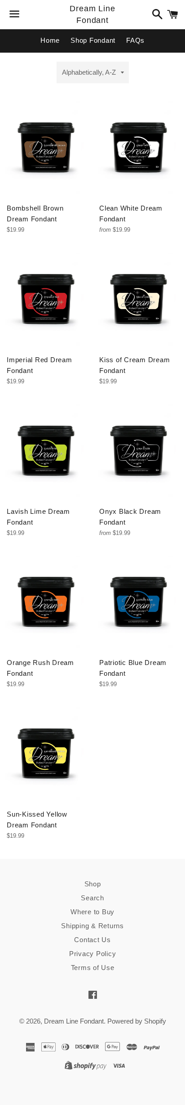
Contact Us (92, 939)
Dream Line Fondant (92, 14)
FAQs (135, 40)
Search (92, 898)
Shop (92, 884)
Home (50, 40)
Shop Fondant (92, 40)
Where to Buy (92, 912)
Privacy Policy (92, 953)
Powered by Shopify (136, 1021)
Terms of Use (93, 967)
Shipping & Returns (92, 926)
